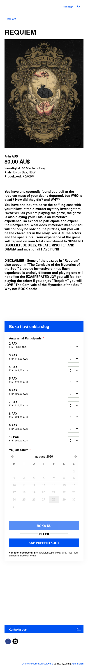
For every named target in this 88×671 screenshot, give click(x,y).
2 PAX (17, 345)
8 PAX (18, 415)
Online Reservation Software (37, 663)
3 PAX (18, 356)
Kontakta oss (18, 629)
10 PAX (18, 438)
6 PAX (18, 391)
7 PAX (18, 403)
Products (10, 19)
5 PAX (18, 380)
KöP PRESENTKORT (44, 542)
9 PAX (18, 426)
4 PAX (18, 368)
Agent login (77, 663)
